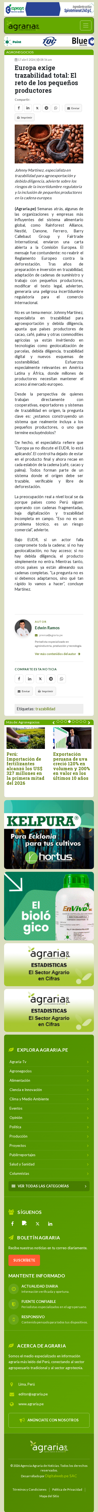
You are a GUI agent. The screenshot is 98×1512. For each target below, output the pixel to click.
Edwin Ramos (47, 627)
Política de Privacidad (67, 1489)
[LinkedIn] (50, 1224)
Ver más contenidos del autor (56, 654)
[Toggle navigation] (85, 25)
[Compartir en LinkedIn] (28, 108)
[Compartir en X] (37, 108)
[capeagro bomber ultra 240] (49, 9)
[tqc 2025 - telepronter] (38, 40)
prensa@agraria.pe (51, 635)
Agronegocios (19, 52)
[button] (58, 721)
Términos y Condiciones (30, 1489)
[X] (37, 1224)
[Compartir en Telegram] (46, 108)
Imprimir (26, 117)
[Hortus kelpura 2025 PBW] (49, 834)
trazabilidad (45, 708)
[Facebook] (12, 1224)
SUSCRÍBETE (24, 1260)
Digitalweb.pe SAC (61, 1475)
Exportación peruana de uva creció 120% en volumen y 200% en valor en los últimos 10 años (71, 766)
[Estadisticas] (49, 964)
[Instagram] (25, 1224)
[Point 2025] (49, 906)
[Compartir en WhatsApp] (56, 108)
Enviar (75, 108)
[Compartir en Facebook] (19, 108)
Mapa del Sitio (49, 1496)
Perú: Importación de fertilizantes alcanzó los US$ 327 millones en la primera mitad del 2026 (25, 768)
